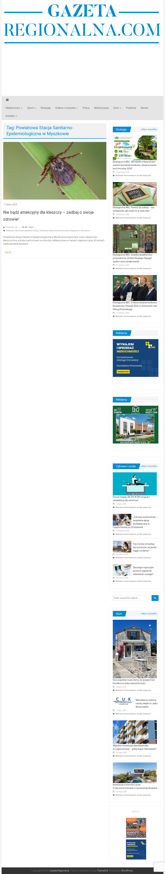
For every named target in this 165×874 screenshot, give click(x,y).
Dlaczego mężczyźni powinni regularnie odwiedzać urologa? (143, 570)
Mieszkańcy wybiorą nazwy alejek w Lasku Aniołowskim (147, 703)
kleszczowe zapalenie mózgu (27, 230)
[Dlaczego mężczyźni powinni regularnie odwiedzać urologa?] (122, 570)
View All (149, 129)
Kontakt (10, 115)
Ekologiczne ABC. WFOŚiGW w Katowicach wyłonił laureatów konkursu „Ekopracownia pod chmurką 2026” (134, 165)
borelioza (10, 230)
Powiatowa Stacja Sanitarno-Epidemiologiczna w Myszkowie (64, 230)
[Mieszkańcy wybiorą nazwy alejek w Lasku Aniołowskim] (123, 701)
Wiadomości (13, 107)
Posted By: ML (11, 227)
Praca (86, 107)
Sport (30, 107)
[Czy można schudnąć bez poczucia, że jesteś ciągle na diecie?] (122, 546)
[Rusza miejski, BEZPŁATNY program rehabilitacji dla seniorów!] (135, 483)
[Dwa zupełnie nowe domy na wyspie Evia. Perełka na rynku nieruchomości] (135, 649)
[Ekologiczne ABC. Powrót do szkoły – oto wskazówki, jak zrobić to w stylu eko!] (135, 193)
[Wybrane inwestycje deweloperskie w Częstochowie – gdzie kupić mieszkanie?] (135, 732)
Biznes (144, 107)
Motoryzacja (101, 107)
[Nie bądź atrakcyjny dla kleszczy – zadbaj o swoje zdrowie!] (54, 170)
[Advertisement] (82, 68)
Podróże (131, 107)
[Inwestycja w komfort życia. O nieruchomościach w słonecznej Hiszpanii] (135, 772)
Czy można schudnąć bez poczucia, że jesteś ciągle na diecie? (144, 547)
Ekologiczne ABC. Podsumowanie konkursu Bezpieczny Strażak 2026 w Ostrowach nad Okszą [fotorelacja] (135, 306)
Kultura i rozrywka (65, 107)
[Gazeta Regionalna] (7, 100)
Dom (116, 107)
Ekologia (46, 107)
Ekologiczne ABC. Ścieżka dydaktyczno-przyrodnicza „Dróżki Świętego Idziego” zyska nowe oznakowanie (133, 258)
